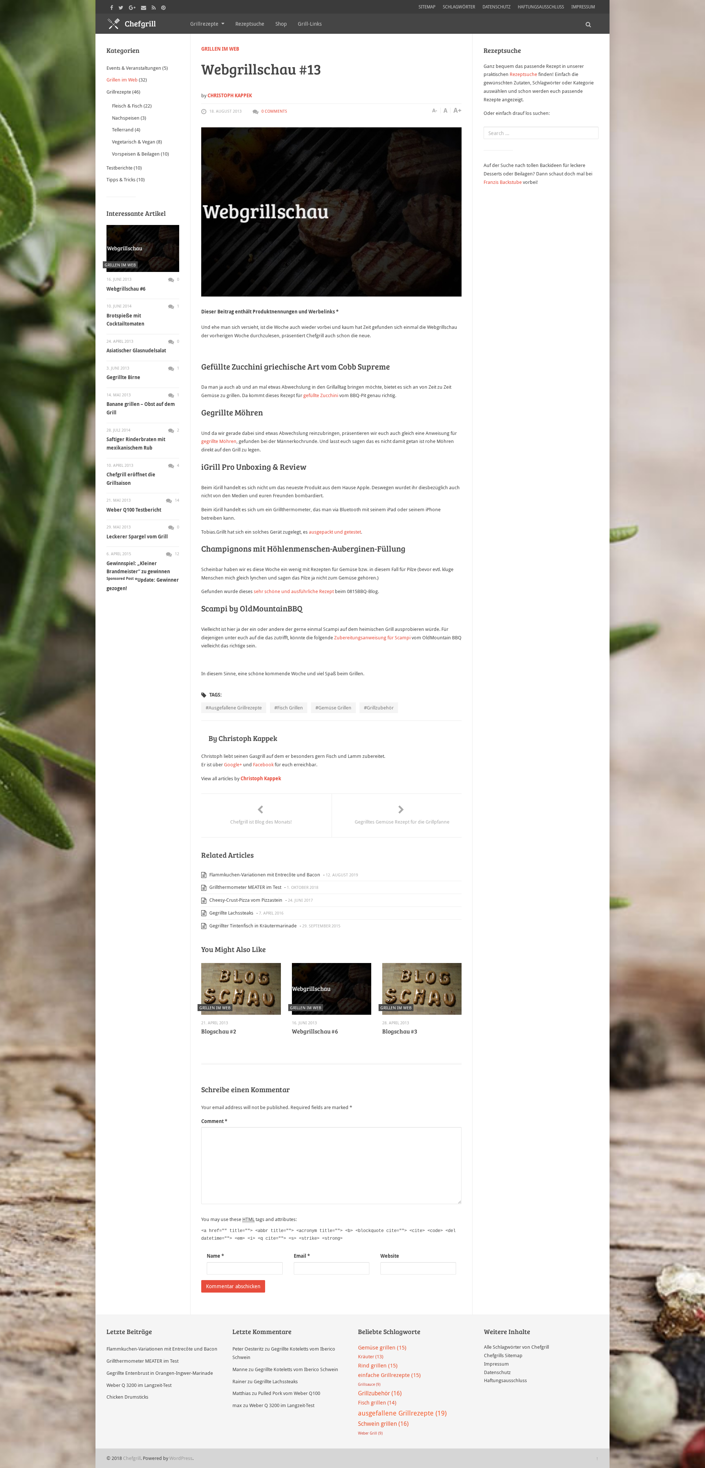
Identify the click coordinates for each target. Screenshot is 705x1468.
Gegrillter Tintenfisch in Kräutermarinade (252, 925)
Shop (281, 23)
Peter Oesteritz (248, 1348)
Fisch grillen (290, 707)
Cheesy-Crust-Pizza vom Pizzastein (245, 900)
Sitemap (427, 7)
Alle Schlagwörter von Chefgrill (516, 1347)
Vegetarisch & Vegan (133, 141)
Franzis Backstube (503, 182)
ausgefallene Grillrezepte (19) (402, 1413)
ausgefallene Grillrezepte (235, 707)
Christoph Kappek (229, 95)
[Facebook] (112, 7)
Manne (239, 1369)
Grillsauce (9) (369, 1384)
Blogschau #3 (399, 1031)
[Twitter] (122, 7)
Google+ (233, 764)
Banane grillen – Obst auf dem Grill (140, 408)
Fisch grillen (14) (377, 1402)
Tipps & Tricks (120, 179)
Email (302, 1256)
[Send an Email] (144, 7)
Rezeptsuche (249, 23)
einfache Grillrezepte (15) (389, 1374)
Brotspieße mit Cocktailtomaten (125, 319)
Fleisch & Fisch (127, 105)
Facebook (264, 764)
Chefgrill (132, 1458)
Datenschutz (496, 7)
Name (215, 1256)
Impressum (583, 7)
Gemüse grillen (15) (382, 1347)
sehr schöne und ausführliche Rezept (294, 591)
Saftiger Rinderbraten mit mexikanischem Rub (135, 443)
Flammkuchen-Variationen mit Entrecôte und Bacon (264, 874)
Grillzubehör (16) (380, 1393)
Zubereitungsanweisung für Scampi (372, 637)
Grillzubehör (380, 707)
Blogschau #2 (218, 1031)
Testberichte (119, 167)
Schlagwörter (459, 7)
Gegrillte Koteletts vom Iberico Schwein (296, 1369)
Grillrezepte (204, 23)
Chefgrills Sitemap (503, 1355)
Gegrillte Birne (123, 377)
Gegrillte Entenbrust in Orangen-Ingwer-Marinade (159, 1373)
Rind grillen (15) (378, 1365)
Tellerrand (123, 129)
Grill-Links (310, 23)
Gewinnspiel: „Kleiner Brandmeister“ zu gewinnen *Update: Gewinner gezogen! (142, 576)
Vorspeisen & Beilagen (136, 153)
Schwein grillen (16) (383, 1424)
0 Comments (274, 111)
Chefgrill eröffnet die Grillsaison (130, 478)
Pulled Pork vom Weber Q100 (289, 1393)
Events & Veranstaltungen (133, 68)
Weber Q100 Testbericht (133, 509)
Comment (214, 1121)
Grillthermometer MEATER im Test (244, 887)
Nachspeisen (126, 118)
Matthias (241, 1393)
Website (389, 1256)
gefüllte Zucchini (321, 395)
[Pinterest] (164, 7)
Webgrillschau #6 (315, 1031)
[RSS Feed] (155, 7)
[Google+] (133, 7)
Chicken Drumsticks (127, 1396)
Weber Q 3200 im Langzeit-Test (138, 1385)
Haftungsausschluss (541, 7)
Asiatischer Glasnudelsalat (136, 350)
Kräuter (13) (370, 1356)
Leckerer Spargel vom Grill (137, 536)
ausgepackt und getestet (335, 531)
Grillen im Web (220, 49)
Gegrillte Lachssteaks (230, 912)
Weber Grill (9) (370, 1433)
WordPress (180, 1458)
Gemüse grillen (334, 707)
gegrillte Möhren (218, 441)
